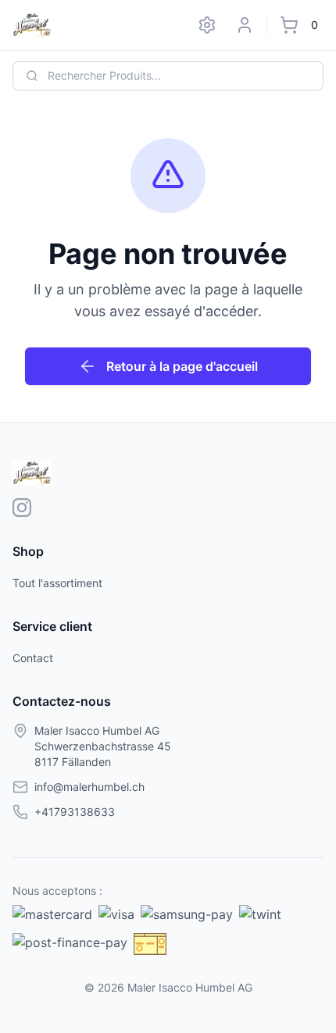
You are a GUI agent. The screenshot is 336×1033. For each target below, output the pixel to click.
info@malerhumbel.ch (89, 786)
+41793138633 (74, 811)
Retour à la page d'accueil (182, 366)
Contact (33, 657)
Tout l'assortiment (57, 583)
